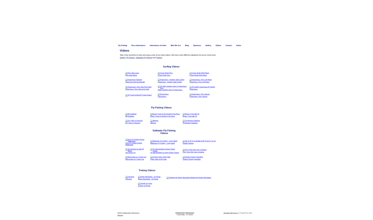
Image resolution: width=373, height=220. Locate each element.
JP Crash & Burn (146, 95)
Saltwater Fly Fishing (144, 58)
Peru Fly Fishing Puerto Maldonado (133, 144)
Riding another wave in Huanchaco (170, 90)
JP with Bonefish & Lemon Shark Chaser (164, 152)
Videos (218, 45)
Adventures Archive (158, 45)
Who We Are (176, 45)
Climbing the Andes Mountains (200, 177)
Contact (228, 45)
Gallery (208, 45)
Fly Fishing (122, 45)
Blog (187, 45)
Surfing (122, 58)
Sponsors (197, 45)
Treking (159, 58)
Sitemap (120, 215)
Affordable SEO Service (231, 213)
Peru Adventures (138, 45)
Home (238, 45)
